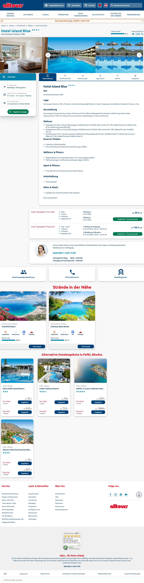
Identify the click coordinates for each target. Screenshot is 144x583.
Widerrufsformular (104, 574)
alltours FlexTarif (8, 500)
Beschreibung (48, 78)
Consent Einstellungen (132, 574)
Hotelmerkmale (65, 78)
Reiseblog (32, 503)
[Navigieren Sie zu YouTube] (126, 495)
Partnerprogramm (61, 509)
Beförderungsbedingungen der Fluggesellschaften (13, 520)
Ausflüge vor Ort (34, 509)
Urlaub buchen (33, 494)
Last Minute (32, 500)
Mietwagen (32, 519)
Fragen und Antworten (10, 497)
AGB (5, 574)
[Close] (142, 21)
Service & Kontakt (8, 506)
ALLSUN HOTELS (98, 15)
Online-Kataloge (8, 509)
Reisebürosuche (7, 513)
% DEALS (45, 15)
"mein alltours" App (9, 503)
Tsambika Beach (9, 326)
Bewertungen (83, 78)
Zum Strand (37, 346)
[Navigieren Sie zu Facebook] (110, 495)
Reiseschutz (32, 513)
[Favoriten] (99, 5)
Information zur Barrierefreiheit (74, 574)
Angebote (135, 78)
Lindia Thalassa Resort (49, 388)
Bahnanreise (32, 516)
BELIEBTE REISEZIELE (11, 14)
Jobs (56, 497)
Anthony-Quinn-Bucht (60, 326)
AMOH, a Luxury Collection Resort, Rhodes (90, 388)
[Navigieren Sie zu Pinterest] (121, 495)
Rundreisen (32, 506)
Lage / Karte (100, 78)
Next (139, 55)
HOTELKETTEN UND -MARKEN (116, 14)
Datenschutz (59, 506)
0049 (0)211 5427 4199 (64, 252)
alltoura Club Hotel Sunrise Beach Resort (17, 449)
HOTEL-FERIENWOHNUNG (81, 14)
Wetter (117, 78)
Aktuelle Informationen (10, 494)
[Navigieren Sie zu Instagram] (116, 495)
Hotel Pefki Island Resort (13, 388)
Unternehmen (60, 494)
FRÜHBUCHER (63, 15)
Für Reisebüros (7, 516)
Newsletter (59, 500)
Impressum (23, 574)
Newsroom (59, 503)
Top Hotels (32, 497)
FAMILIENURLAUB (133, 15)
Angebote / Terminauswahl (127, 219)
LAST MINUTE (28, 15)
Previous (48, 55)
